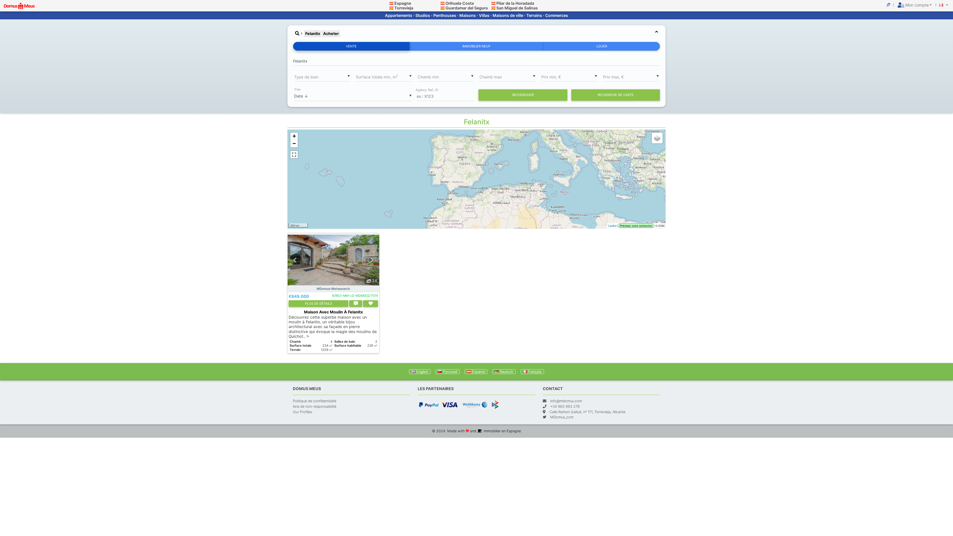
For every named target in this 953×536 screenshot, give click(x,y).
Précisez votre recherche (636, 226)
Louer (601, 46)
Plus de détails (318, 303)
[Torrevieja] (391, 7)
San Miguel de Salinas (517, 7)
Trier (297, 89)
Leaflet (612, 226)
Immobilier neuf (476, 46)
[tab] (476, 33)
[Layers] (657, 138)
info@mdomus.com (566, 401)
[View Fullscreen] (294, 154)
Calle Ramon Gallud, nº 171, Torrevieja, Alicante (587, 412)
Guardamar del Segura (466, 7)
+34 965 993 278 (565, 406)
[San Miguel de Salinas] (493, 7)
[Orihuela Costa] (442, 3)
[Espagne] (391, 3)
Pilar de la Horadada (515, 3)
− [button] (294, 143)
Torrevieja (403, 7)
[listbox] (322, 77)
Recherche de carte (616, 95)
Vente (351, 46)
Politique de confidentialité (314, 401)
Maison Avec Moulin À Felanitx (333, 311)
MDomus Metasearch (333, 289)
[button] (294, 260)
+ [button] (294, 136)
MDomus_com (562, 417)
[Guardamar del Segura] (442, 7)
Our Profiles (302, 412)
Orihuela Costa (459, 3)
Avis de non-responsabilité (314, 406)
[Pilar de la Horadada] (493, 3)
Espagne (402, 3)
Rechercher (523, 95)
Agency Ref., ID (427, 90)
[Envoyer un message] (355, 303)
